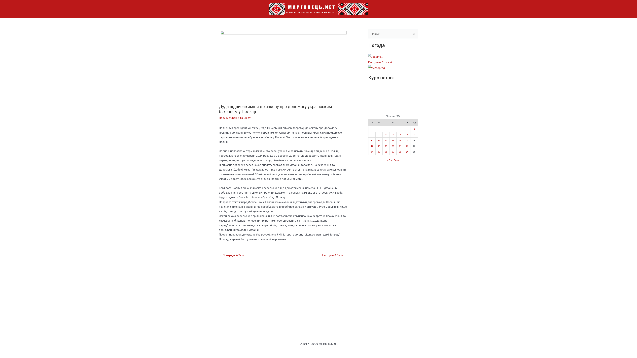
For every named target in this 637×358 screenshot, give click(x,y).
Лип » (396, 160)
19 (386, 146)
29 (407, 152)
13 (393, 140)
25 (379, 152)
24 (372, 152)
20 (393, 146)
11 (379, 140)
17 (372, 146)
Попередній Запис (232, 255)
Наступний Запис (335, 255)
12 (386, 140)
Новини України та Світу (234, 117)
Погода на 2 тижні (380, 62)
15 (407, 140)
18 (379, 146)
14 (400, 140)
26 (386, 152)
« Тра (389, 160)
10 (372, 140)
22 (407, 146)
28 (400, 152)
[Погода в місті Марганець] (393, 57)
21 (400, 146)
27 (393, 152)
